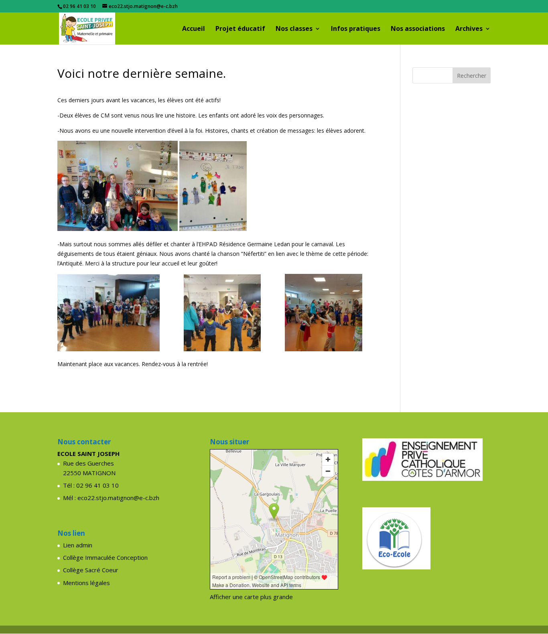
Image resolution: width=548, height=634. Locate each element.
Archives (469, 29)
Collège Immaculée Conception (105, 557)
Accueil (193, 29)
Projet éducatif (240, 29)
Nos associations (418, 29)
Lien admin (77, 545)
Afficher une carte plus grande (251, 597)
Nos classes (294, 29)
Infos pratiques (355, 29)
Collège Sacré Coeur (90, 570)
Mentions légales (86, 583)
